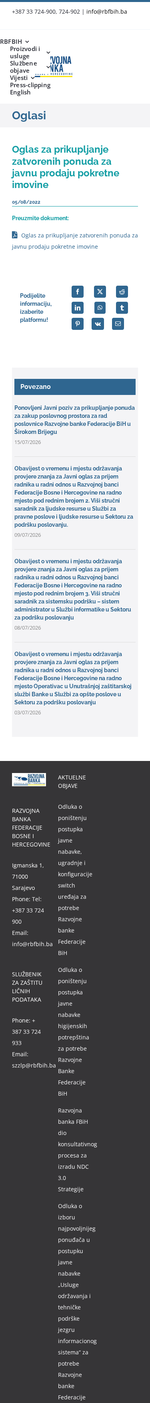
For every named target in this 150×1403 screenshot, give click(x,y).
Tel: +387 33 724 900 (28, 910)
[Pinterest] (78, 324)
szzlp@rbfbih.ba (34, 1065)
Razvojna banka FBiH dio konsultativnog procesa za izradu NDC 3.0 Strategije (75, 1149)
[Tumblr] (122, 308)
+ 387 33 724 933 (26, 1031)
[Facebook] (78, 292)
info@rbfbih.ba (106, 11)
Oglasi (29, 115)
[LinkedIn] (78, 308)
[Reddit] (122, 292)
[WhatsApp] (100, 308)
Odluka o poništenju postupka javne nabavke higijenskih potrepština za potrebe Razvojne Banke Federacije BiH (73, 1031)
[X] (100, 292)
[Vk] (98, 324)
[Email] (118, 324)
